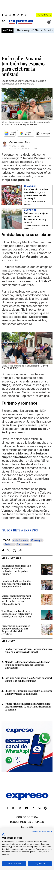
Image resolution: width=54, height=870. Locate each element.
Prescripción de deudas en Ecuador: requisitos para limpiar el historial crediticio (16, 629)
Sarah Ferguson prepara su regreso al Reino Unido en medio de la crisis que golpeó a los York (16, 599)
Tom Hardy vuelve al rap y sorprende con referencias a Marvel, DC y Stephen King (17, 613)
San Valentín (23, 544)
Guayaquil (36, 540)
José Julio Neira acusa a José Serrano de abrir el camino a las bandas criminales (28, 679)
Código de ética (27, 817)
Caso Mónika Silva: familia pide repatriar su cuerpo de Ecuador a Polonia (16, 583)
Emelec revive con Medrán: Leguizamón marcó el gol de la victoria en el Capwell (28, 650)
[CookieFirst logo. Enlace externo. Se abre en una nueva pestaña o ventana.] (3, 834)
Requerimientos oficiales (27, 822)
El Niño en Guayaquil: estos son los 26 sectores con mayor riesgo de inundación (28, 692)
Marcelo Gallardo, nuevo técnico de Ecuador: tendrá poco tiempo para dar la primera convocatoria (27, 664)
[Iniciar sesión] (49, 22)
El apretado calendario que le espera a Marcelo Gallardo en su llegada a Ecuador (16, 569)
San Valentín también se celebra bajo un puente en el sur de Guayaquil (36, 194)
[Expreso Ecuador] (27, 799)
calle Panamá (20, 540)
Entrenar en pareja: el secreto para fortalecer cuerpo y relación (36, 218)
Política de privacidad (41, 831)
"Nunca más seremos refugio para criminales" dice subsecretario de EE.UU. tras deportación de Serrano (28, 706)
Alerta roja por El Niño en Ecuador (34, 30)
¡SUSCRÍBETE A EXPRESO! (20, 530)
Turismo (9, 544)
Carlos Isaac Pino (19, 142)
